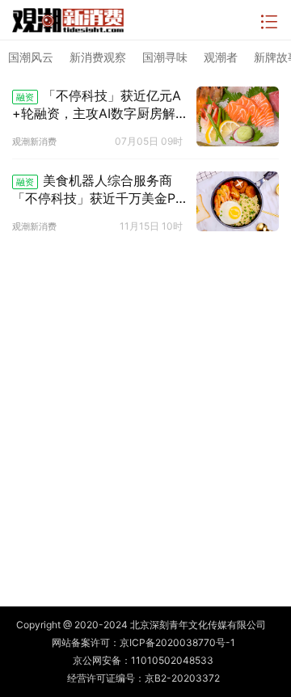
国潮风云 (30, 57)
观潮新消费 (34, 141)
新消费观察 (98, 57)
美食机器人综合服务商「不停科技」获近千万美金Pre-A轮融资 (100, 190)
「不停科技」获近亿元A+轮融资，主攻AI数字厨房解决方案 (96, 105)
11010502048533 (172, 660)
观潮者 (221, 57)
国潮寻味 (165, 57)
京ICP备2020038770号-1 (177, 642)
